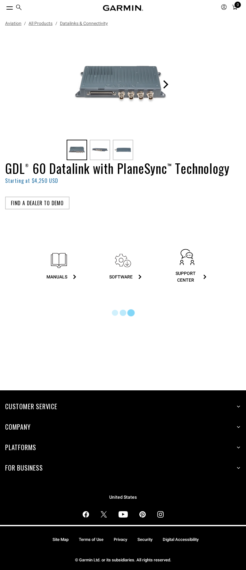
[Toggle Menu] (4, 6)
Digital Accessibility (181, 539)
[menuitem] (19, 8)
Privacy (120, 539)
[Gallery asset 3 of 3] (123, 150)
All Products (41, 23)
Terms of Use (91, 539)
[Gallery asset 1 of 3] (120, 84)
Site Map (61, 539)
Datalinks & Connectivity (84, 23)
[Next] (165, 84)
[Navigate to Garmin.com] (123, 8)
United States (123, 497)
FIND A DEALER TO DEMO (37, 203)
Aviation (13, 23)
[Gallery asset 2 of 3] (100, 150)
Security (144, 539)
